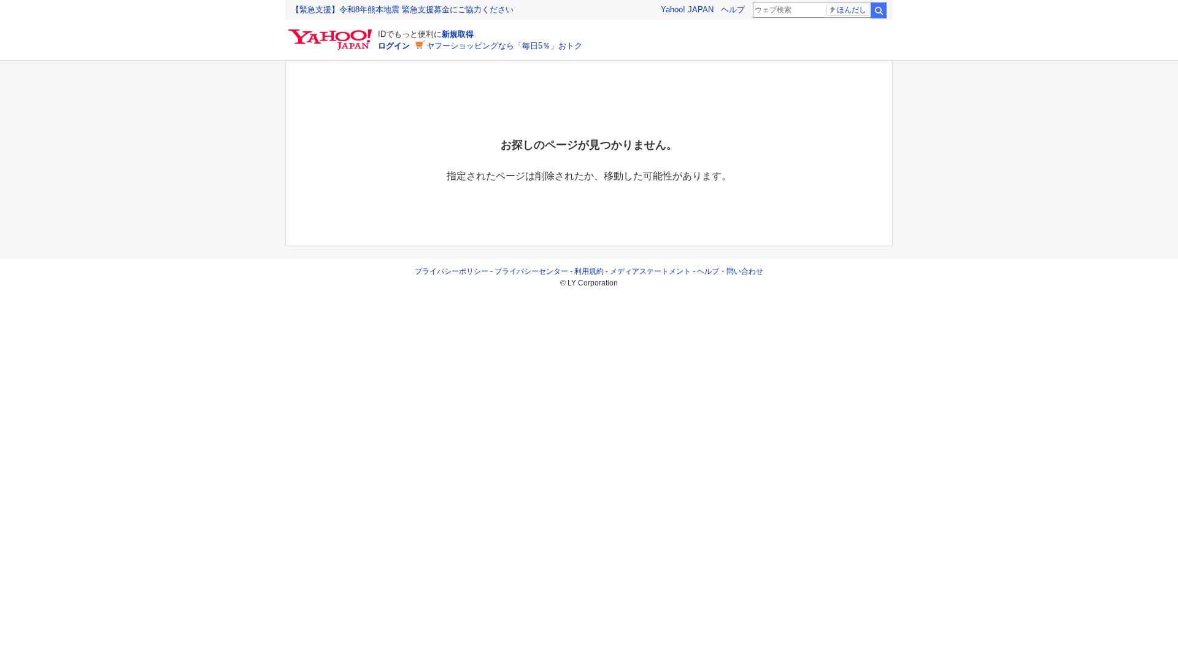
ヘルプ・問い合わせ (730, 271)
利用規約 (589, 271)
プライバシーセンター (531, 271)
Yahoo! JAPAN (687, 9)
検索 (879, 10)
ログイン (394, 45)
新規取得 (458, 34)
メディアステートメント (650, 271)
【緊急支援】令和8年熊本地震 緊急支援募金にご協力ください (402, 9)
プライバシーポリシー (451, 271)
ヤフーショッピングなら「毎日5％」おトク (504, 45)
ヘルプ (733, 9)
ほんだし (851, 10)
